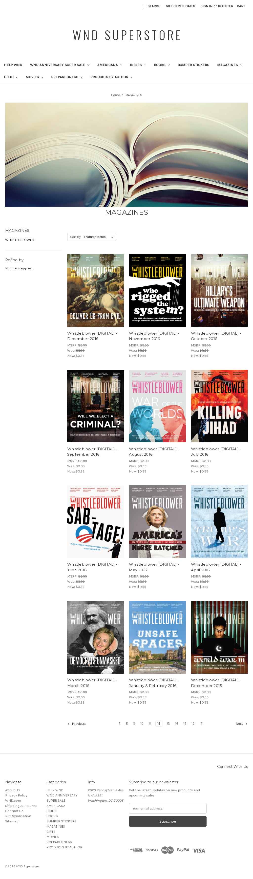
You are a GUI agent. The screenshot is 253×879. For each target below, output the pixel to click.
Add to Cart (95, 299)
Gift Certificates (180, 6)
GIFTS (9, 77)
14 (176, 723)
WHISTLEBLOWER (19, 239)
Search (154, 6)
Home (115, 95)
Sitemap (12, 821)
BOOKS (160, 65)
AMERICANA (108, 65)
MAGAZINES (228, 65)
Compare (94, 291)
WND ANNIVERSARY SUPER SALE (58, 65)
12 (158, 723)
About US (12, 790)
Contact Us (14, 811)
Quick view (96, 282)
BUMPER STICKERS (193, 65)
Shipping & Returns (21, 806)
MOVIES (33, 77)
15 (184, 723)
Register (225, 6)
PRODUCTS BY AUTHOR (109, 77)
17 (201, 723)
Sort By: (75, 237)
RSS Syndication (18, 816)
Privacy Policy (16, 795)
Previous (78, 724)
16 (192, 723)
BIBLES (136, 65)
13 (168, 723)
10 (142, 723)
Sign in (206, 6)
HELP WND (13, 65)
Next (240, 724)
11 (150, 723)
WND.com (13, 800)
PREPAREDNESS (65, 77)
